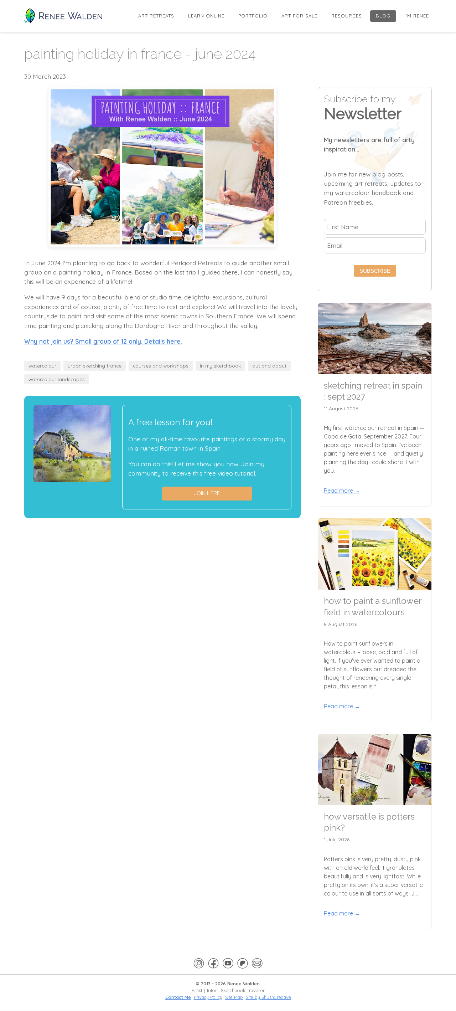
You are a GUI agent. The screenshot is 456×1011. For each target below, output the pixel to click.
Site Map (234, 997)
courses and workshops (160, 366)
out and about (269, 366)
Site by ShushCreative (268, 997)
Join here (207, 493)
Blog (383, 16)
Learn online (206, 16)
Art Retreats (156, 16)
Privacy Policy (208, 997)
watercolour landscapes (56, 379)
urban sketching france (94, 366)
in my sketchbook (220, 366)
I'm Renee (416, 16)
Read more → (342, 490)
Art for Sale (299, 16)
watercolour (42, 366)
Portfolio (253, 16)
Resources (346, 16)
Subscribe (374, 271)
